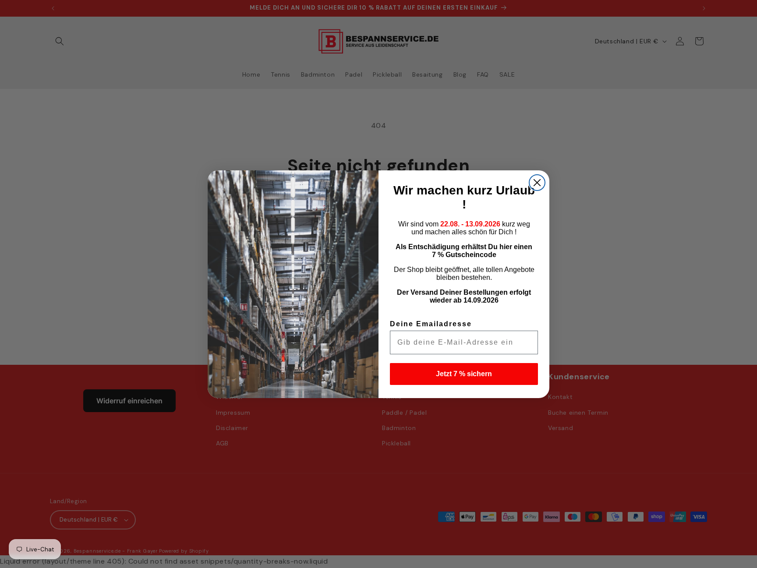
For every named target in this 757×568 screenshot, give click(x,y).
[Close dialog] (537, 183)
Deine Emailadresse (431, 324)
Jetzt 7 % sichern (464, 373)
